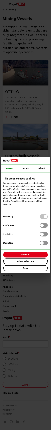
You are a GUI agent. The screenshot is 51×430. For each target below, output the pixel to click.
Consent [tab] (9, 168)
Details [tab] (25, 168)
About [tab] (41, 168)
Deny (25, 268)
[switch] (44, 225)
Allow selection (25, 261)
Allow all (25, 254)
